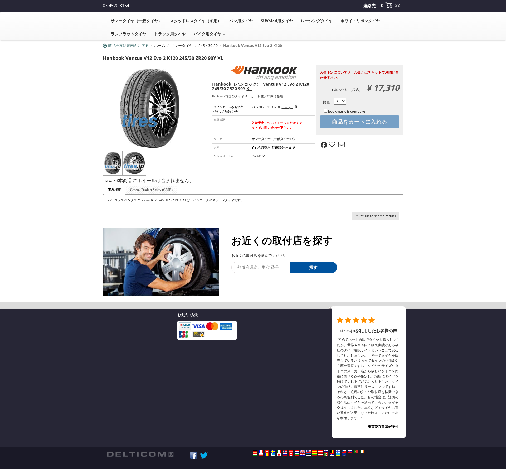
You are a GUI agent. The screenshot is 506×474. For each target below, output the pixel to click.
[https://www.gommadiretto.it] (279, 451)
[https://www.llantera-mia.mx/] (326, 454)
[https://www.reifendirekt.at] (320, 451)
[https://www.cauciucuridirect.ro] (267, 454)
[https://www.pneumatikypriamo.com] (350, 451)
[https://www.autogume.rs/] (332, 454)
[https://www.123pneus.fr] (261, 451)
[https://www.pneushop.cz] (344, 451)
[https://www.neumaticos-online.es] (314, 451)
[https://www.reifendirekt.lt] (314, 454)
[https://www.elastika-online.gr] (273, 454)
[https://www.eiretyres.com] (362, 451)
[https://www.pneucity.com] (356, 451)
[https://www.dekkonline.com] (285, 451)
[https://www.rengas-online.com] (338, 451)
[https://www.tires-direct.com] (308, 451)
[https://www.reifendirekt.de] (255, 451)
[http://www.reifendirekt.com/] (344, 454)
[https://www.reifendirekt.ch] (267, 451)
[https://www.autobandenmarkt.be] (332, 451)
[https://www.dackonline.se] (273, 451)
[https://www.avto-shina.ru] (285, 454)
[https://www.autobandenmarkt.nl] (297, 451)
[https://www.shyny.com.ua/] (338, 454)
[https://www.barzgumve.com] (297, 454)
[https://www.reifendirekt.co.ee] (308, 454)
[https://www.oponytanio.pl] (261, 454)
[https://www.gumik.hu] (255, 454)
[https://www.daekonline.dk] (291, 451)
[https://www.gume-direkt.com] (326, 451)
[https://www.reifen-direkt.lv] (320, 454)
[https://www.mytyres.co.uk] (302, 451)
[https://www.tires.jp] (279, 454)
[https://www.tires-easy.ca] (291, 454)
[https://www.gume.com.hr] (302, 454)
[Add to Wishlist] (333, 145)
